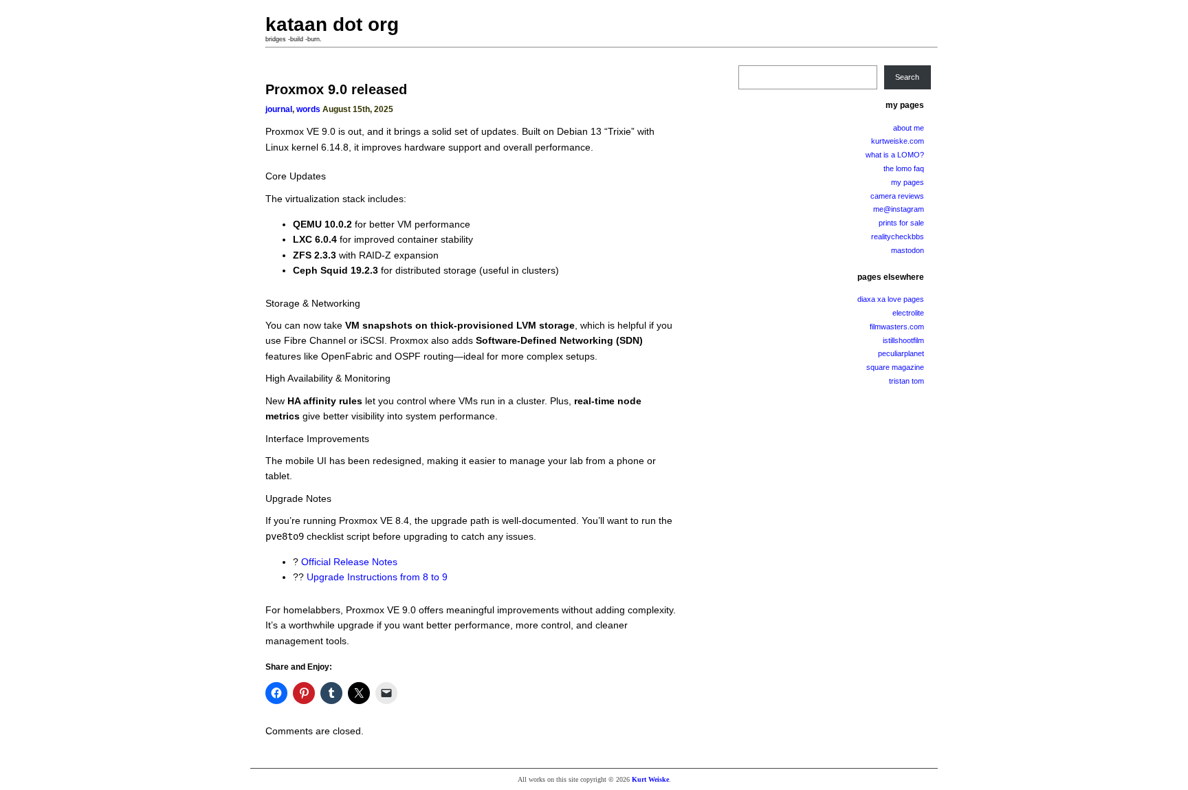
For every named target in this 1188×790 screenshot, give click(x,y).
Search (907, 77)
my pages (907, 182)
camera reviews (897, 196)
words (308, 109)
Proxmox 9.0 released (336, 89)
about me (908, 128)
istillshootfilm (903, 340)
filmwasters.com (897, 326)
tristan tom (906, 381)
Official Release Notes (349, 561)
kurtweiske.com (897, 141)
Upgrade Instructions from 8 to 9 (377, 576)
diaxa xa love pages (890, 299)
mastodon (907, 250)
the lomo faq (903, 168)
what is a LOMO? (895, 155)
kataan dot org (332, 24)
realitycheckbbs (897, 236)
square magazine (895, 367)
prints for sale (901, 223)
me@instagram (898, 209)
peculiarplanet (901, 353)
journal (278, 109)
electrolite (908, 313)
